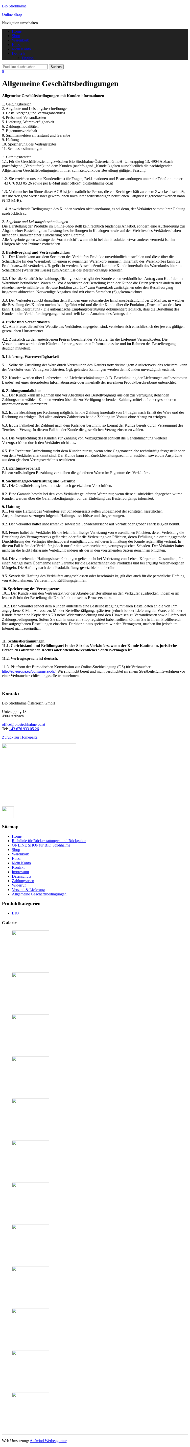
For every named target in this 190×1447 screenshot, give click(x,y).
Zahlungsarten (23, 881)
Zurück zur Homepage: (20, 737)
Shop (16, 36)
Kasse (16, 44)
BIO (15, 913)
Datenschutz (21, 876)
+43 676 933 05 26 (24, 729)
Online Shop (12, 14)
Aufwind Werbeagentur (48, 1441)
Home (17, 31)
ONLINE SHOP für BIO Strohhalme (41, 845)
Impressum (20, 872)
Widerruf (19, 885)
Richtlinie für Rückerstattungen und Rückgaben (49, 841)
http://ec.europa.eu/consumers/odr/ (28, 671)
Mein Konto (21, 49)
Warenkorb (20, 40)
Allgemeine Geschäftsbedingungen (39, 894)
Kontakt (18, 867)
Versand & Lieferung (28, 890)
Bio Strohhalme (14, 6)
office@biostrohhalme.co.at (23, 724)
